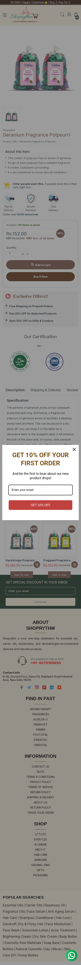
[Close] (74, 449)
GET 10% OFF (40, 505)
